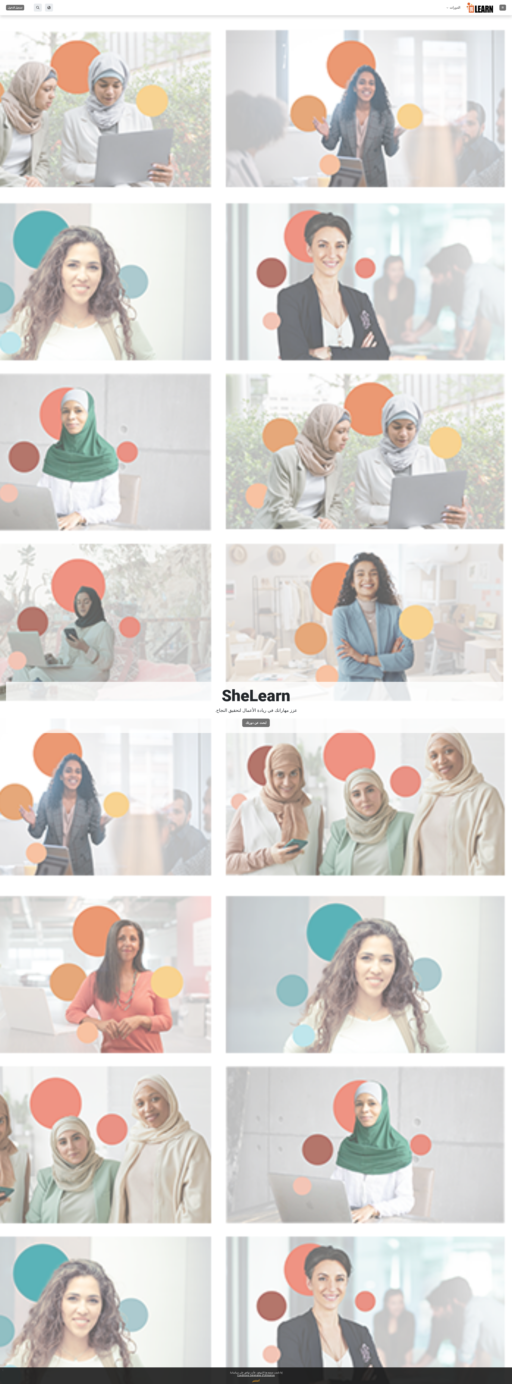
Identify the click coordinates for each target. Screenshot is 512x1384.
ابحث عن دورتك (256, 723)
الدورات (454, 7)
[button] (38, 8)
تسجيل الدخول (15, 7)
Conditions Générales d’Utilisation (256, 1375)
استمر (256, 1380)
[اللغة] (49, 8)
